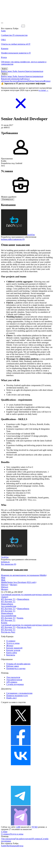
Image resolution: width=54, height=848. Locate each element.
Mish (3, 577)
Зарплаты (39, 81)
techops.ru (5, 239)
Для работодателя (14, 680)
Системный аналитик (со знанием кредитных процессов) (26, 625)
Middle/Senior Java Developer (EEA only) (18, 582)
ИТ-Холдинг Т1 (8, 599)
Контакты (10, 655)
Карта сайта (11, 652)
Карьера (14, 846)
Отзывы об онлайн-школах (18, 664)
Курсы (20, 846)
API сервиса (11, 682)
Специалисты (16, 79)
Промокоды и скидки (15, 668)
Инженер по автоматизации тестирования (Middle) (24, 575)
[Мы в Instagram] (20, 784)
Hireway (4, 585)
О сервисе (10, 641)
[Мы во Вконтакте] (20, 764)
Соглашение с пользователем (19, 693)
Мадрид (13, 585)
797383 (34, 827)
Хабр (3, 846)
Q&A (8, 846)
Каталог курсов (13, 650)
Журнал (47, 81)
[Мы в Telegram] (20, 804)
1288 (18, 827)
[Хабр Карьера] (11, 26)
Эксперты (13, 81)
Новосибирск (23, 599)
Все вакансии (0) (17, 239)
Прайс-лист (11, 698)
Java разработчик (8, 606)
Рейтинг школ (12, 666)
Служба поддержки (15, 684)
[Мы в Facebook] (20, 744)
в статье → (43, 90)
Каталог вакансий (14, 648)
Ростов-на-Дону (24, 627)
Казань (20, 618)
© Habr (4, 832)
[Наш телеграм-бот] (20, 825)
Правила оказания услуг (17, 695)
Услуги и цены (13, 643)
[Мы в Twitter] (20, 724)
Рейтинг (31, 81)
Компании (23, 81)
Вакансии (5, 79)
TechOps (31, 235)
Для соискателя (13, 677)
